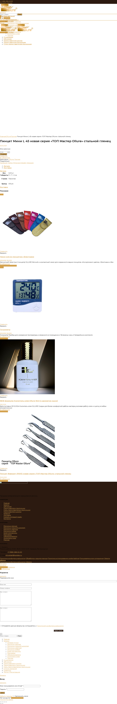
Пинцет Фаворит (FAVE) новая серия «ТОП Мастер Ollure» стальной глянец (35, 474)
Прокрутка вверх (6, 700)
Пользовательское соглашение (92, 558)
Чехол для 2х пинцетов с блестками (17, 257)
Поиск (19, 14)
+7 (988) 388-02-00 (6, 1)
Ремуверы (8, 535)
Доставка (7, 168)
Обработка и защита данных (37, 558)
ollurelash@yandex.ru (14, 555)
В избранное (5, 158)
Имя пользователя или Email (11, 686)
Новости (7, 513)
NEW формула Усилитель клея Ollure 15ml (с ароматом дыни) (29, 401)
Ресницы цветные (11, 529)
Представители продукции (14, 508)
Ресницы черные (10, 526)
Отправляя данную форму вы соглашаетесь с (33, 626)
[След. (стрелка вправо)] (2, 703)
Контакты (7, 519)
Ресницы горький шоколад (14, 528)
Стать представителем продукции (17, 510)
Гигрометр (5, 330)
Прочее (14, 136)
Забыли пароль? (6, 696)
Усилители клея (10, 538)
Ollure (8, 136)
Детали (7, 166)
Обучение (8, 506)
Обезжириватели (10, 536)
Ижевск (3, 12)
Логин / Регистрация (12, 672)
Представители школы (12, 512)
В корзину (3, 154)
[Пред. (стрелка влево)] (0, 703)
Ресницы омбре (10, 531)
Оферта (107, 558)
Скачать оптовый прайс (13, 517)
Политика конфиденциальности (12, 558)
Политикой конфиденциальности (50, 626)
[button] (4, 338)
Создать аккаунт (17, 698)
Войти (2, 692)
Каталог (7, 505)
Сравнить (3, 156)
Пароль (3, 689)
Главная (3, 136)
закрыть (3, 576)
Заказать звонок (6, 3)
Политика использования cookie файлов (63, 558)
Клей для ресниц (10, 533)
